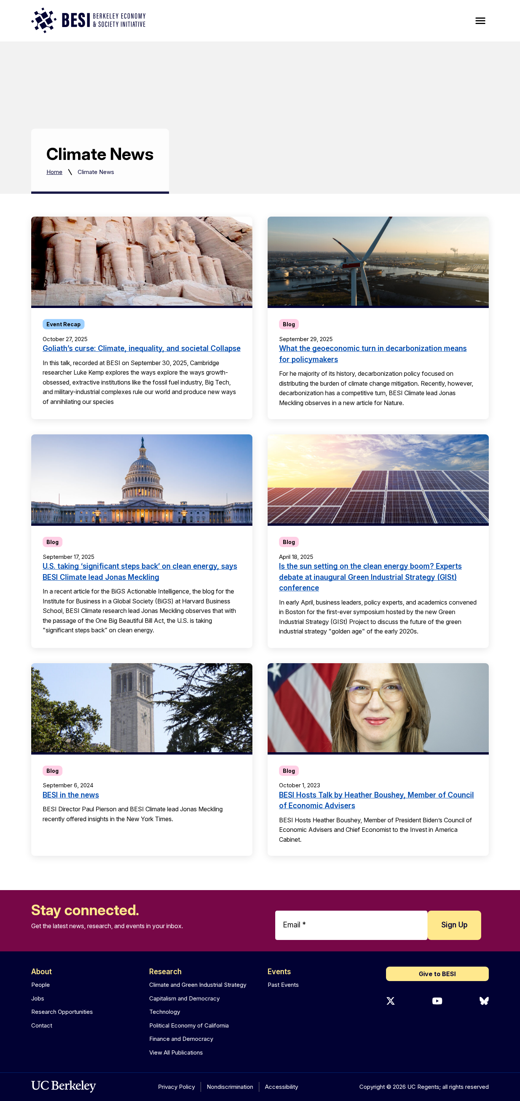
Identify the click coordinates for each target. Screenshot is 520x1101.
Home (54, 172)
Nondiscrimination (230, 1086)
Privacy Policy (176, 1086)
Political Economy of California (189, 1025)
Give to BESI (437, 974)
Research (165, 971)
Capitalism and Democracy (184, 998)
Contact (41, 1025)
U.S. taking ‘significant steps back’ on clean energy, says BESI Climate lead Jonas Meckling (140, 572)
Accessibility (281, 1086)
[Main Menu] (480, 21)
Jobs (37, 998)
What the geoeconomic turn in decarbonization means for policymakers (373, 354)
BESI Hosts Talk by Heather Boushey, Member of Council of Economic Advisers (376, 801)
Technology (164, 1011)
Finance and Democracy (181, 1038)
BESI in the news (71, 795)
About (41, 971)
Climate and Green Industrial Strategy (197, 984)
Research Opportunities (62, 1011)
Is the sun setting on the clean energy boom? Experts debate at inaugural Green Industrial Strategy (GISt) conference (370, 577)
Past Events (283, 984)
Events (279, 971)
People (40, 984)
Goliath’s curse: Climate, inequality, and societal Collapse (142, 348)
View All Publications (176, 1052)
